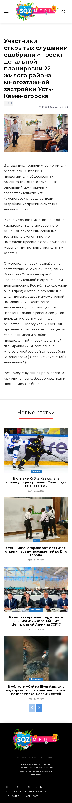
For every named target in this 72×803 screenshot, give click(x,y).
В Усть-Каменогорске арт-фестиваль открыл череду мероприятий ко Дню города (36, 551)
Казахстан (36, 610)
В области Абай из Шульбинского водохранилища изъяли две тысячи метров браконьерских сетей (36, 690)
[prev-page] (32, 708)
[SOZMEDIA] (37, 11)
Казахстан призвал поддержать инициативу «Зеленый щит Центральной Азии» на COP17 (36, 620)
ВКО (9, 103)
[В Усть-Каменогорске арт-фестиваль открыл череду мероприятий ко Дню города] (36, 519)
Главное (36, 471)
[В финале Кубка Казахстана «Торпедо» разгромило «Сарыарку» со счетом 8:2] (36, 450)
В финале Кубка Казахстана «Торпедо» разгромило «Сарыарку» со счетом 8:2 (36, 482)
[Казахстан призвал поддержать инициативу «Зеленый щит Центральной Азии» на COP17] (36, 589)
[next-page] (39, 708)
